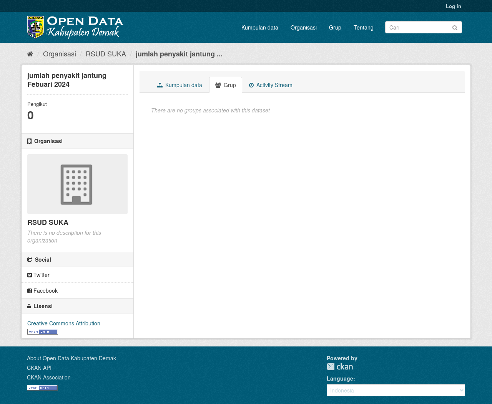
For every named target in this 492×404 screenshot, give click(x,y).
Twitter (41, 275)
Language (340, 378)
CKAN (340, 367)
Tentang (364, 27)
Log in (453, 6)
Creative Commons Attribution (63, 323)
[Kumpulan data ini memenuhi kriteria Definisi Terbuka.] (42, 331)
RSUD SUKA (106, 53)
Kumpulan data (259, 27)
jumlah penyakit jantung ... (179, 54)
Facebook (45, 290)
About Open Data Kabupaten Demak (71, 358)
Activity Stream (274, 85)
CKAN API (39, 367)
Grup (335, 27)
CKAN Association (49, 377)
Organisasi (304, 27)
